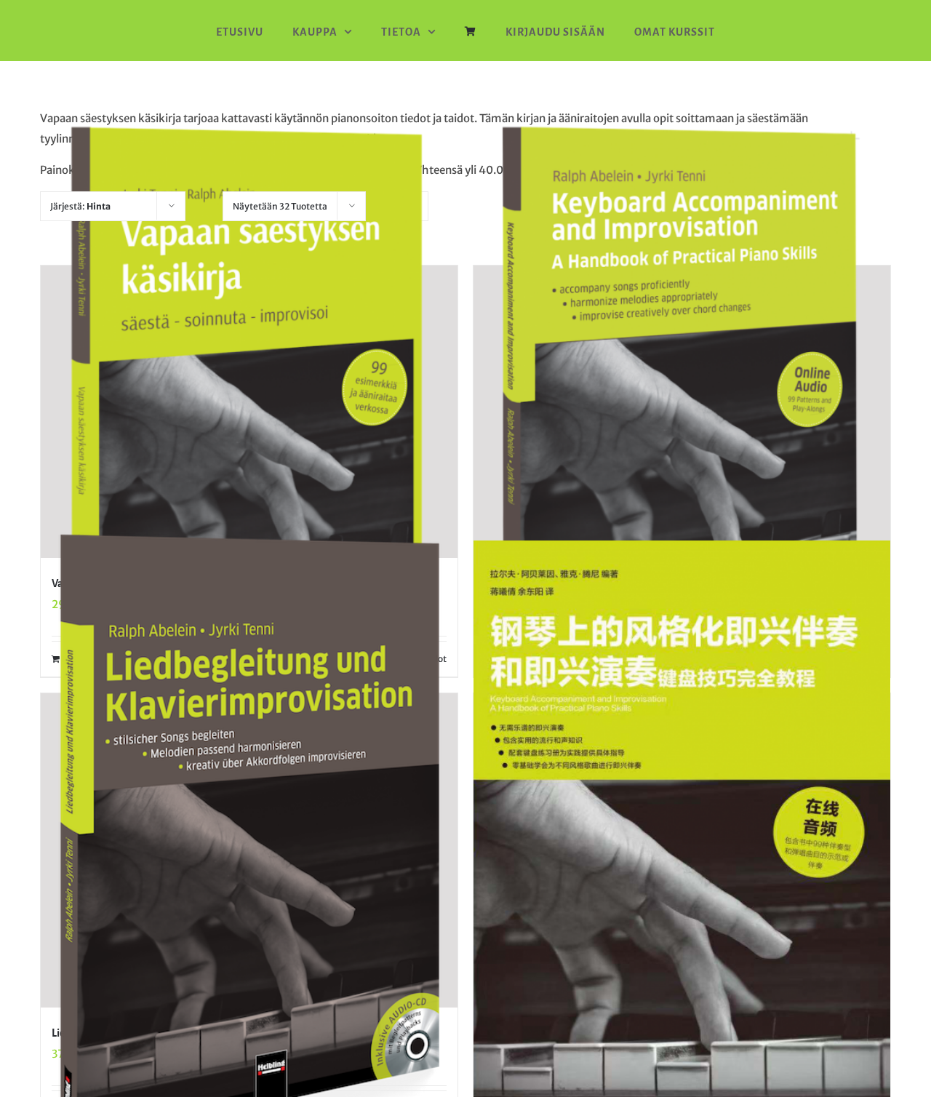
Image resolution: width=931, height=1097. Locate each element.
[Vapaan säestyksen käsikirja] (249, 412)
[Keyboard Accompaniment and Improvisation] (682, 412)
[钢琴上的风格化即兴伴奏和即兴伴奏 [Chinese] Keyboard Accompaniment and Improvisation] (682, 835)
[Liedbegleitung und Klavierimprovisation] (249, 850)
